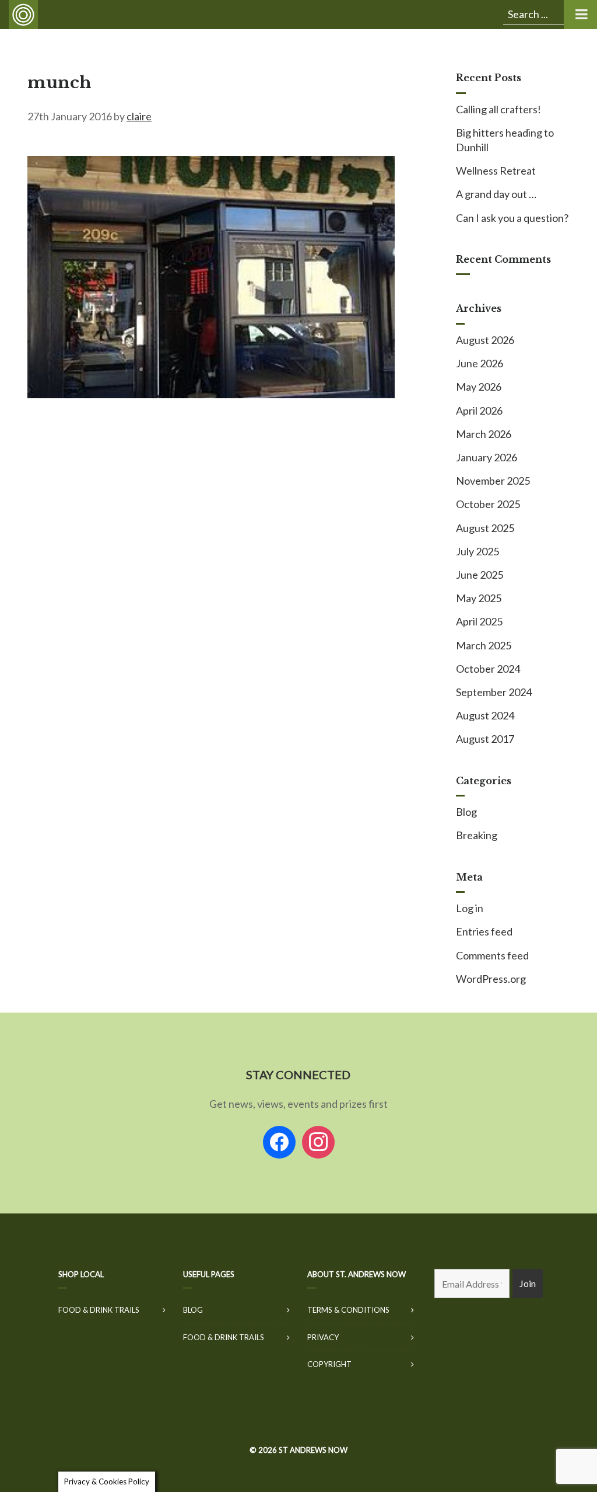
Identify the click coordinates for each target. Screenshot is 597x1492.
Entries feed (484, 931)
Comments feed (492, 955)
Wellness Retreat (496, 170)
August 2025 (485, 527)
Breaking (476, 835)
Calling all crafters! (498, 109)
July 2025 (477, 551)
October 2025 (488, 504)
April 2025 (479, 621)
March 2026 (483, 433)
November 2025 (493, 480)
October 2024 (488, 668)
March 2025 (483, 645)
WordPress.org (491, 978)
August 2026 (485, 339)
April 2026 (479, 410)
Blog (466, 811)
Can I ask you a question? (512, 217)
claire (139, 116)
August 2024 (485, 715)
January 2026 (486, 457)
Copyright (329, 1364)
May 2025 (478, 598)
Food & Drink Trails (98, 1309)
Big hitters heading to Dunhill (505, 140)
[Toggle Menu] (580, 14)
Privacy (323, 1337)
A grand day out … (496, 193)
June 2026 (479, 363)
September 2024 (494, 692)
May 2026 (478, 386)
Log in (469, 908)
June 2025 (479, 574)
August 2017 (485, 738)
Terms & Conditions (348, 1309)
